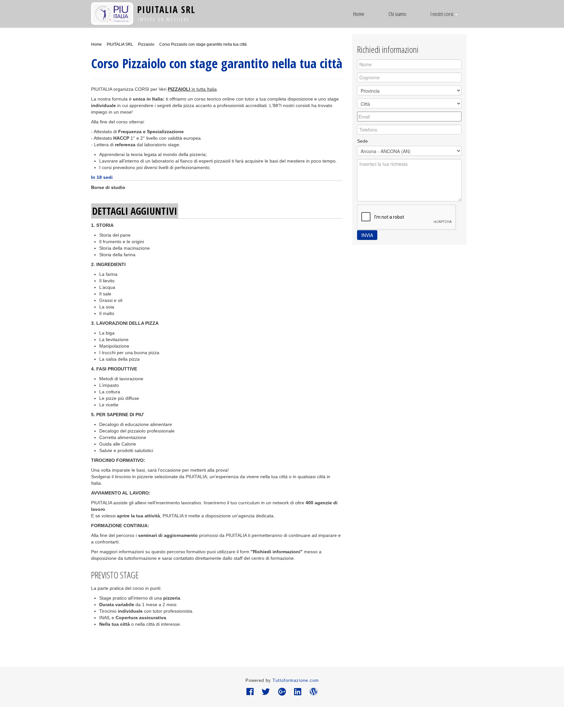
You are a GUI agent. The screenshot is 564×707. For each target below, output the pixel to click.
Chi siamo (397, 14)
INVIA (367, 235)
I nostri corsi (442, 14)
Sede (362, 141)
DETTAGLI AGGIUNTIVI (134, 211)
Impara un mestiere (164, 19)
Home (358, 14)
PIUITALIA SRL (166, 9)
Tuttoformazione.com (296, 680)
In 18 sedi (102, 177)
